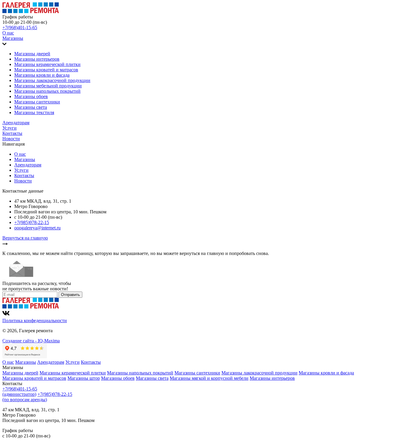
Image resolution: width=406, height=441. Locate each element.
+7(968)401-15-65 (19, 27)
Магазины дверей (32, 53)
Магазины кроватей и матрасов (46, 69)
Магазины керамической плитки (47, 64)
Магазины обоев (31, 96)
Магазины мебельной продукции (48, 85)
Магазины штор (83, 378)
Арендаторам (15, 122)
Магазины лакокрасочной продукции (52, 80)
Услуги (9, 127)
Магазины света (30, 107)
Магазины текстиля (34, 112)
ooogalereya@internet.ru (37, 227)
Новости (11, 138)
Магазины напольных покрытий (47, 91)
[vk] (6, 315)
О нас (8, 32)
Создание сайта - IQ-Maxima (31, 340)
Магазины (12, 38)
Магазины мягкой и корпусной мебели (209, 378)
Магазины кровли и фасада (42, 75)
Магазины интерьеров (36, 59)
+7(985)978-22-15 (31, 222)
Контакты (12, 133)
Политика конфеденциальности (34, 320)
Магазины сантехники (37, 101)
